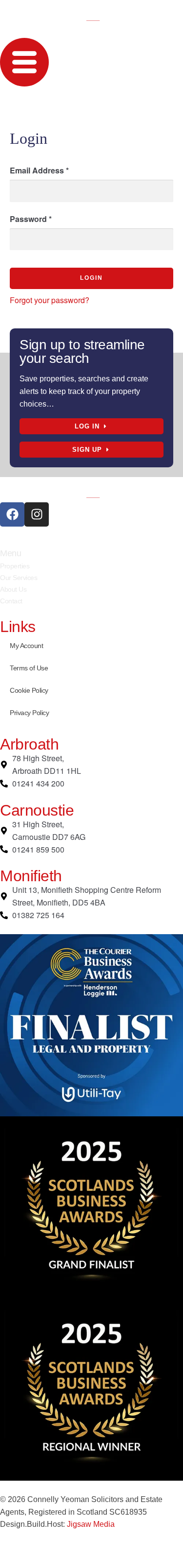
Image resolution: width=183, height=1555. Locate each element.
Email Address (39, 170)
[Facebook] (12, 514)
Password (31, 218)
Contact (11, 601)
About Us (13, 589)
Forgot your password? (49, 300)
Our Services (18, 577)
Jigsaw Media (91, 1524)
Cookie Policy (29, 690)
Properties (14, 566)
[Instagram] (36, 514)
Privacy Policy (29, 713)
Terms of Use (29, 668)
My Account (26, 645)
